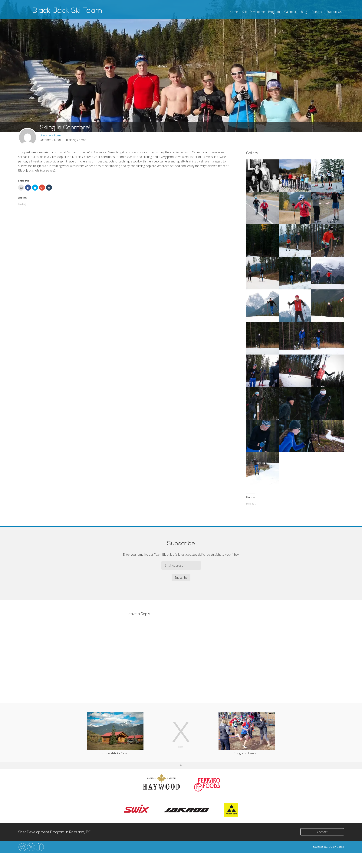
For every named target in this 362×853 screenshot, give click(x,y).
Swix (137, 809)
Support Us (334, 12)
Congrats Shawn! (245, 753)
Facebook (40, 847)
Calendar (290, 12)
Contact (316, 12)
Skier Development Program (261, 12)
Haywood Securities (161, 781)
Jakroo (187, 809)
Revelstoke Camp (117, 753)
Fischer (231, 810)
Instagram (31, 847)
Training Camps (76, 140)
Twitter (22, 847)
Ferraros (207, 785)
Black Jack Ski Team (67, 10)
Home (233, 12)
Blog (304, 12)
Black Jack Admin (51, 135)
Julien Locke (336, 847)
